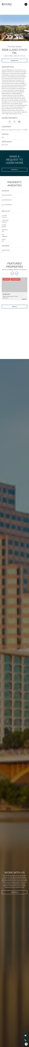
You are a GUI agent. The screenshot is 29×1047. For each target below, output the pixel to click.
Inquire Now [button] (14, 60)
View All (14, 306)
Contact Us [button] (14, 169)
